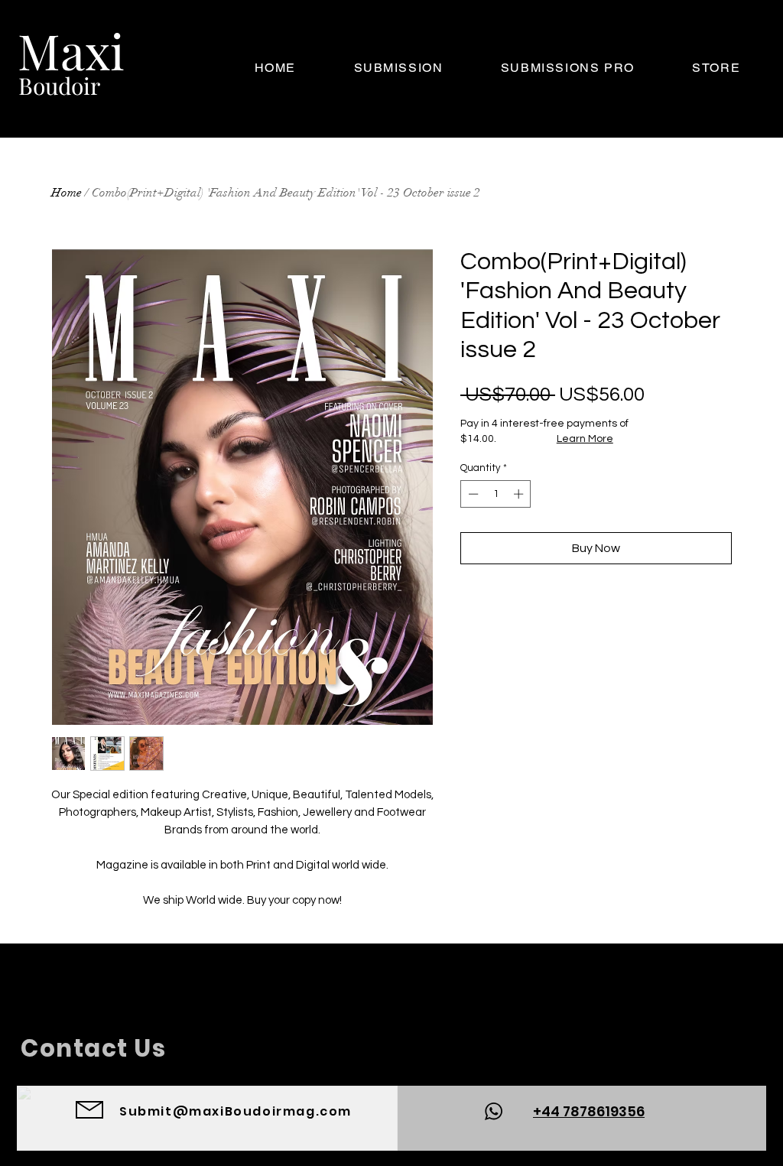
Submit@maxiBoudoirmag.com (235, 1111)
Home (66, 192)
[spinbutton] (496, 494)
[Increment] (520, 494)
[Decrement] (472, 494)
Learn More (585, 439)
